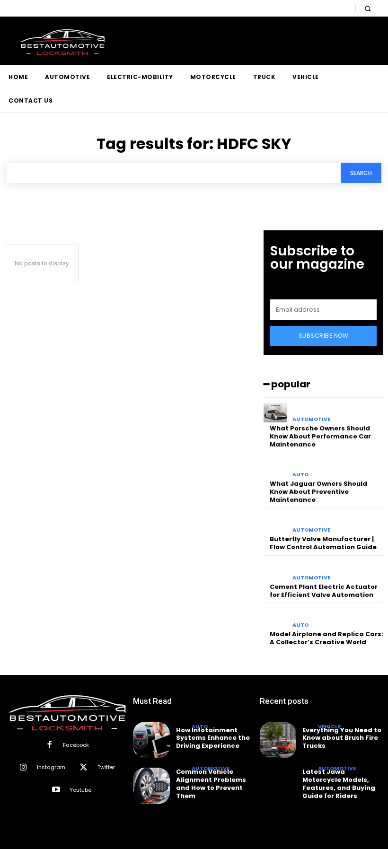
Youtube (80, 790)
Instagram (51, 767)
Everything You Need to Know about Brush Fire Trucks (341, 738)
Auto (300, 474)
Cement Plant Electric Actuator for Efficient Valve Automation (324, 590)
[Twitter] (83, 768)
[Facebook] (49, 745)
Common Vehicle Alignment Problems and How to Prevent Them (211, 783)
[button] (367, 8)
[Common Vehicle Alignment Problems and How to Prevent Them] (151, 786)
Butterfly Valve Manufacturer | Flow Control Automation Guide (323, 542)
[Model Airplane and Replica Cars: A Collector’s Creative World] (276, 618)
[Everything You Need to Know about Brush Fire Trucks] (278, 740)
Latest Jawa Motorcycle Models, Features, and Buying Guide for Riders (338, 783)
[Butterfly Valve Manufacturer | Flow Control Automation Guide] (276, 524)
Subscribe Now (324, 336)
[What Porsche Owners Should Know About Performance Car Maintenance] (276, 413)
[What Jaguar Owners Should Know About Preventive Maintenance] (276, 468)
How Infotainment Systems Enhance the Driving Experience (213, 738)
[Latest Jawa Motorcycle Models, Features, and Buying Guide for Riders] (278, 786)
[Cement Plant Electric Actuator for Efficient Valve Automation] (276, 571)
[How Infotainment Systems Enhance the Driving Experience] (151, 740)
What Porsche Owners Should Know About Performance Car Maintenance (320, 436)
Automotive (311, 419)
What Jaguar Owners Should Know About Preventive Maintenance (318, 491)
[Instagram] (23, 768)
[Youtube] (56, 790)
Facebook (76, 745)
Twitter (106, 767)
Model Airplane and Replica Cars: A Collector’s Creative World (326, 638)
